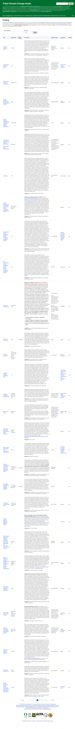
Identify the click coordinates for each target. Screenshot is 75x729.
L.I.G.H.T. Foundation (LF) (58, 6)
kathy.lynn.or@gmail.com (63, 23)
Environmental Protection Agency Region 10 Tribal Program (37, 707)
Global (62, 393)
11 (37, 700)
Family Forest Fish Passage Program (5, 613)
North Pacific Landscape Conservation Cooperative (45, 705)
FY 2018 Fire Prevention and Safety (6, 504)
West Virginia (63, 370)
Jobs (61, 15)
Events (64, 15)
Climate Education (46, 15)
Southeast (62, 237)
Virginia (62, 371)
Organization (13, 37)
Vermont (62, 374)
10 (35, 700)
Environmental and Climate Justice (31, 198)
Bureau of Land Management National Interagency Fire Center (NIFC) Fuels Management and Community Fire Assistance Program (6, 542)
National (62, 47)
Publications (36, 15)
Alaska (62, 64)
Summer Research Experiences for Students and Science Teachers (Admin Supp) (6, 123)
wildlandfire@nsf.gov (39, 568)
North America (63, 175)
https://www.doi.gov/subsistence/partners (32, 658)
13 (42, 700)
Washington (63, 67)
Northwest (63, 233)
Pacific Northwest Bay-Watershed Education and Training (6, 102)
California (62, 521)
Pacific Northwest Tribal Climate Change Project (30, 6)
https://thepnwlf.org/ (34, 10)
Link (69, 47)
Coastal (65, 452)
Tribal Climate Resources (19, 15)
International (63, 395)
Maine (62, 379)
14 (44, 700)
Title (4, 37)
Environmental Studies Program (25, 705)
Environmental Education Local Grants (6, 82)
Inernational (63, 266)
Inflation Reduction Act (31, 201)
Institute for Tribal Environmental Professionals (47, 706)
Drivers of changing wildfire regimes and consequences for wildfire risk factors (6, 468)
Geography (26, 30)
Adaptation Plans (10, 15)
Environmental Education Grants (6, 66)
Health (40, 15)
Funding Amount (54, 37)
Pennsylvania (63, 373)
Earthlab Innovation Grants (5, 48)
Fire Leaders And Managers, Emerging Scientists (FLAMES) (6, 486)
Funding (4, 15)
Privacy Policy (39, 720)
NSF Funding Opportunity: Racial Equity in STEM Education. (6, 431)
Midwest (62, 238)
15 (46, 700)
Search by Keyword (7, 30)
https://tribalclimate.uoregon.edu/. (9, 11)
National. (62, 82)
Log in (73, 15)
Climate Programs (29, 15)
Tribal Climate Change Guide (17, 3)
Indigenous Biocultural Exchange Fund (6, 395)
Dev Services (50, 720)
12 (39, 700)
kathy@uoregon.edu (47, 709)
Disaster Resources (55, 15)
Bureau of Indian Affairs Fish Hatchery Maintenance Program (6, 630)
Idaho (65, 64)
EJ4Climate (5, 175)
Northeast (62, 234)
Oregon (62, 65)
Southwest (63, 236)
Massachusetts (63, 376)
